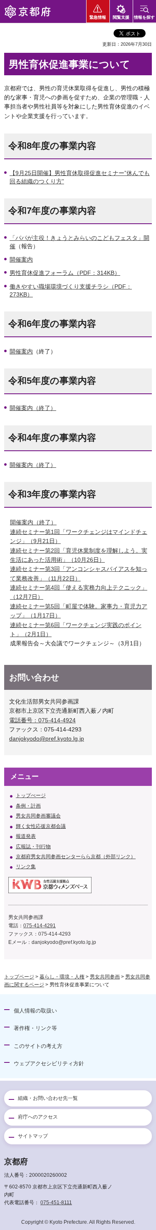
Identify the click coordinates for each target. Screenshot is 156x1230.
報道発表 (26, 836)
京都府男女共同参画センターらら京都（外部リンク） (76, 857)
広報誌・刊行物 (33, 847)
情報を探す (144, 17)
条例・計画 (28, 806)
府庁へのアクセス (38, 1117)
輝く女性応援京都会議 (41, 826)
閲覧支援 (121, 17)
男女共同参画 (105, 977)
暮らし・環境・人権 (62, 977)
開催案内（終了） (33, 408)
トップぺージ (31, 795)
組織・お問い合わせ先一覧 (48, 1098)
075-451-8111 (56, 1202)
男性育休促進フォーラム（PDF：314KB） (65, 272)
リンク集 (26, 866)
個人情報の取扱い (35, 1011)
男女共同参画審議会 (38, 816)
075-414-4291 (39, 926)
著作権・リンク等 (35, 1028)
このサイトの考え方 (38, 1046)
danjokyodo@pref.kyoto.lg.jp (46, 738)
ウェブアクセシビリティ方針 (49, 1063)
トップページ (19, 977)
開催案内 (21, 259)
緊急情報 (97, 17)
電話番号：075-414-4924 (42, 720)
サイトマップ (33, 1136)
